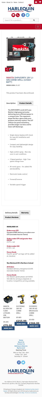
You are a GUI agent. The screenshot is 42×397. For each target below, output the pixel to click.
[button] (7, 70)
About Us (9, 2)
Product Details (25, 103)
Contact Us (21, 344)
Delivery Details (11, 213)
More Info (8, 328)
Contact (21, 2)
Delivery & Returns (21, 346)
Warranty (25, 213)
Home (3, 2)
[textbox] (16, 20)
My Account (21, 348)
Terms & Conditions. (31, 393)
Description (11, 103)
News (15, 2)
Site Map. (22, 393)
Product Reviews (11, 217)
